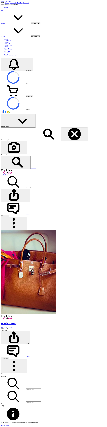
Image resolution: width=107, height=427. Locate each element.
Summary (6, 39)
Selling (6, 46)
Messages (6, 54)
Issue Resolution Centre (10, 55)
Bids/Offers (7, 42)
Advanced (33, 168)
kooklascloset (4, 175)
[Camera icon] (14, 147)
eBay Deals (17, 3)
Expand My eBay (35, 36)
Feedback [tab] (3, 376)
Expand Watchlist (35, 23)
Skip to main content (6, 1)
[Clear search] (74, 134)
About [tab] (2, 375)
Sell (2, 10)
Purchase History (8, 45)
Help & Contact (24, 3)
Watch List (7, 43)
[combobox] (18, 140)
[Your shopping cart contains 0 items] (13, 96)
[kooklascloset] (6, 173)
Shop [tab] (2, 373)
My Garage (7, 52)
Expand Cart (29, 96)
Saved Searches (8, 49)
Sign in (7, 3)
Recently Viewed (8, 40)
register (12, 3)
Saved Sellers (7, 51)
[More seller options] (14, 223)
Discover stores (5, 425)
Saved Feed (7, 48)
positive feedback (7, 327)
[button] (16, 162)
